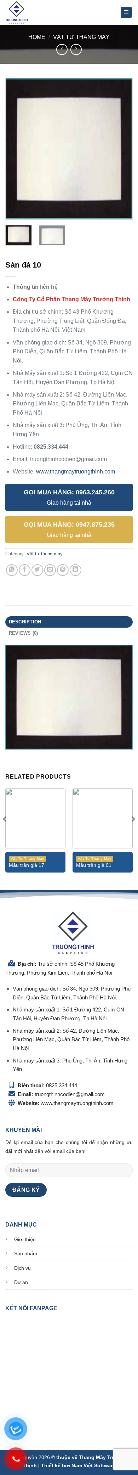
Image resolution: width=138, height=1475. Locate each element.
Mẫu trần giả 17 (26, 865)
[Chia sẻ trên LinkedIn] (75, 570)
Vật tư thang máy (81, 37)
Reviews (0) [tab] (23, 633)
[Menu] (126, 12)
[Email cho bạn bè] (50, 570)
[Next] (121, 149)
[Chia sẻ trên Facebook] (24, 570)
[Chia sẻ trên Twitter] (37, 570)
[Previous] (16, 149)
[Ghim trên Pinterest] (63, 570)
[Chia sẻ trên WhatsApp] (12, 570)
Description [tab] (25, 621)
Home (36, 37)
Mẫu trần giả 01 (93, 865)
